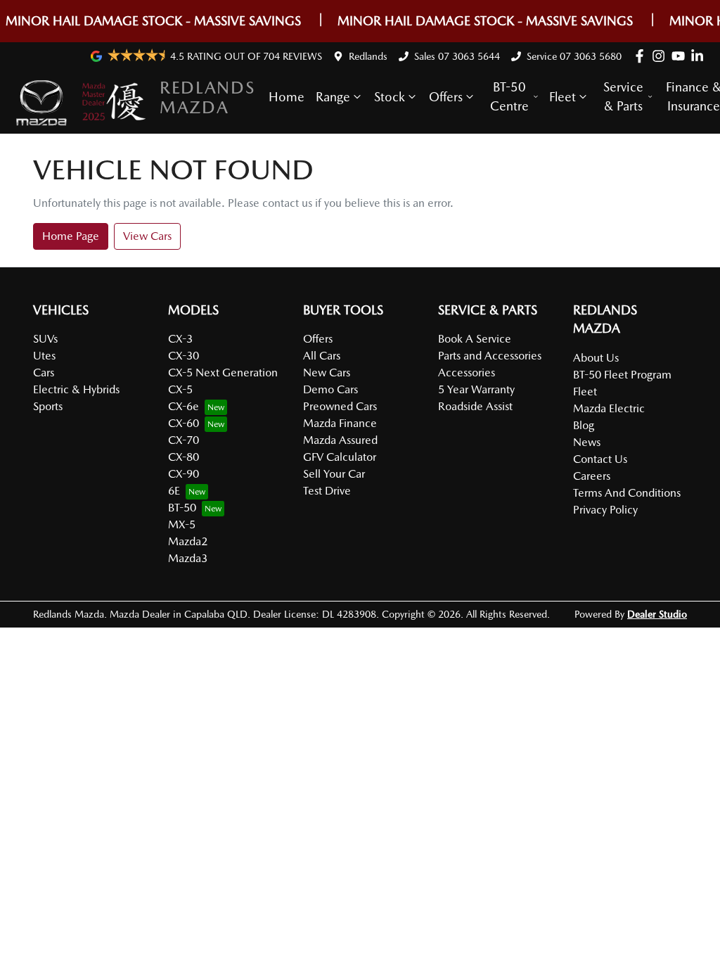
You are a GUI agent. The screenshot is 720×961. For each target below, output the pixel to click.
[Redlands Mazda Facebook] (642, 56)
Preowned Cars (340, 406)
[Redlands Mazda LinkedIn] (699, 56)
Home (286, 96)
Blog (583, 425)
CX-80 (183, 457)
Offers (446, 96)
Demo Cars (330, 389)
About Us (596, 357)
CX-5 (180, 389)
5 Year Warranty (476, 389)
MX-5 (181, 524)
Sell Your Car (334, 473)
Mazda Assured (340, 440)
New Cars (326, 372)
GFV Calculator (339, 457)
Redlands (368, 56)
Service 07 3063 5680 (574, 56)
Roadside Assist (475, 406)
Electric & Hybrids (76, 389)
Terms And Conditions (627, 492)
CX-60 (183, 423)
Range (333, 96)
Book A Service (474, 338)
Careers (591, 476)
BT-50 (182, 507)
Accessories (466, 372)
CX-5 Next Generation (223, 372)
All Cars (321, 355)
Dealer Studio (657, 614)
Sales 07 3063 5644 (457, 56)
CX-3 (180, 338)
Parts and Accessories (489, 355)
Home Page (70, 236)
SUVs (45, 338)
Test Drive (327, 490)
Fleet (562, 96)
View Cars (147, 236)
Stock (389, 96)
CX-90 (183, 473)
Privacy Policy (605, 509)
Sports (48, 406)
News (586, 442)
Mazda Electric (609, 408)
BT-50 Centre (509, 96)
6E (174, 490)
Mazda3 (187, 558)
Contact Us (600, 459)
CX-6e (183, 406)
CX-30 (183, 355)
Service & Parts (623, 96)
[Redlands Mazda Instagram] (661, 56)
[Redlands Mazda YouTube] (680, 56)
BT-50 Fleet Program (622, 374)
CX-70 (183, 440)
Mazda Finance (340, 423)
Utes (44, 355)
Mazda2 (187, 541)
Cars (43, 372)
